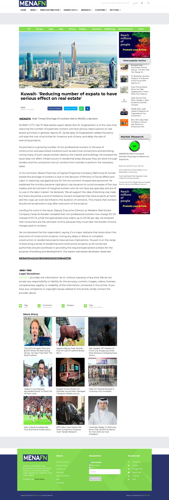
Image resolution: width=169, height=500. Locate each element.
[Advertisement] (85, 19)
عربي (135, 3)
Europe (39, 29)
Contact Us (60, 469)
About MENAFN (62, 476)
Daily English (96, 462)
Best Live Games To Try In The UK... (131, 166)
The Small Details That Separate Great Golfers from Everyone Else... (133, 177)
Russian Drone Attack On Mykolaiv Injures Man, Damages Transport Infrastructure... (70, 391)
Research (85, 10)
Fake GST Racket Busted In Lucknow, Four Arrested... (101, 390)
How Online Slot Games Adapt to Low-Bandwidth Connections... (133, 171)
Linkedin (135, 476)
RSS (134, 479)
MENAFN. (37, 495)
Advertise (60, 472)
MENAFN (25, 118)
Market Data (70, 10)
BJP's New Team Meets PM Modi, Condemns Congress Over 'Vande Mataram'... (68, 429)
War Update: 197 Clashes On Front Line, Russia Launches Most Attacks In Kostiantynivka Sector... (103, 351)
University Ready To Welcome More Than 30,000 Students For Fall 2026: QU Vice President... (102, 430)
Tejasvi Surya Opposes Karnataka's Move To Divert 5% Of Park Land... (38, 391)
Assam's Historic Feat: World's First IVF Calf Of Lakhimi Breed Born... (70, 350)
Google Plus (137, 469)
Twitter (135, 465)
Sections (114, 10)
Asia (61, 29)
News (33, 10)
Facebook (136, 462)
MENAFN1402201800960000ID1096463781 (45, 258)
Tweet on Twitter (70, 108)
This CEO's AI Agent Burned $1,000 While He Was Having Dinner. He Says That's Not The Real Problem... (38, 351)
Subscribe (95, 478)
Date (23, 107)
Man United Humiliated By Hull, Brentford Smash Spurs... (38, 428)
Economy (96, 29)
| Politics (82, 29)
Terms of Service (62, 462)
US (26, 29)
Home (23, 10)
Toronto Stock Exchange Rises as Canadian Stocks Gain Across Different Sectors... (135, 183)
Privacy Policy (61, 465)
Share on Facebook (55, 108)
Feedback (60, 483)
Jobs (58, 479)
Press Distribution (49, 10)
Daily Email (136, 472)
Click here (39, 479)
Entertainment (122, 29)
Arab (51, 29)
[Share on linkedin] (87, 108)
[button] (142, 3)
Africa (71, 29)
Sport (140, 29)
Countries (100, 10)
